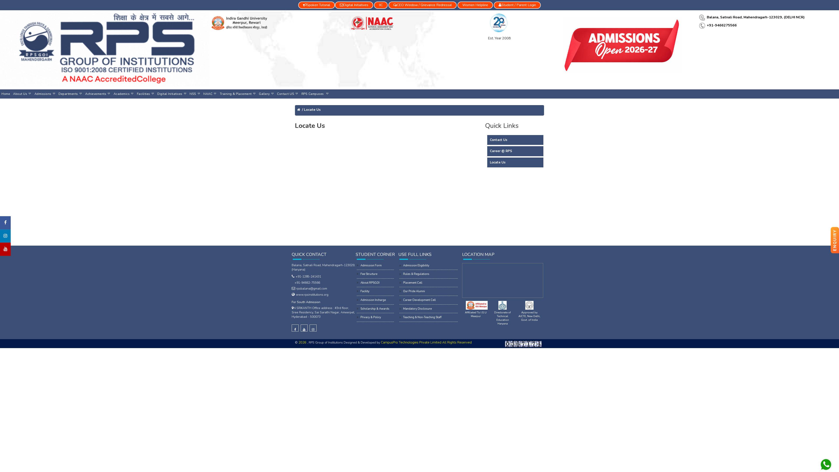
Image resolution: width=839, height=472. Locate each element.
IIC (381, 5)
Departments (68, 94)
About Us (20, 94)
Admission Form (371, 265)
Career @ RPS (501, 151)
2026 (302, 342)
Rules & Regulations (416, 274)
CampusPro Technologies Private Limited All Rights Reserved (426, 342)
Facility (365, 291)
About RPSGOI (370, 283)
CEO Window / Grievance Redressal (424, 5)
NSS (193, 94)
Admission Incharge (373, 300)
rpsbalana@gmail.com (311, 288)
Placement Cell (412, 283)
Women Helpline (475, 5)
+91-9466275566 (722, 25)
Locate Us (312, 109)
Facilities (143, 94)
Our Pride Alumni (414, 291)
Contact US (285, 94)
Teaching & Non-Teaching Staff (422, 317)
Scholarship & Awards (375, 309)
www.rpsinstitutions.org (312, 295)
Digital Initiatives (169, 94)
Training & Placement (236, 94)
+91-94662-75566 (306, 283)
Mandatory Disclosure (417, 309)
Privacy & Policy (371, 317)
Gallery (264, 94)
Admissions (43, 94)
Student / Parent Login (518, 5)
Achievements (95, 94)
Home (6, 94)
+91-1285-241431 (308, 276)
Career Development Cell (419, 300)
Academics (122, 94)
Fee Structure (369, 274)
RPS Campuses (313, 94)
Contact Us (498, 140)
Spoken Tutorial (318, 5)
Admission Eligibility (416, 265)
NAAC (207, 94)
